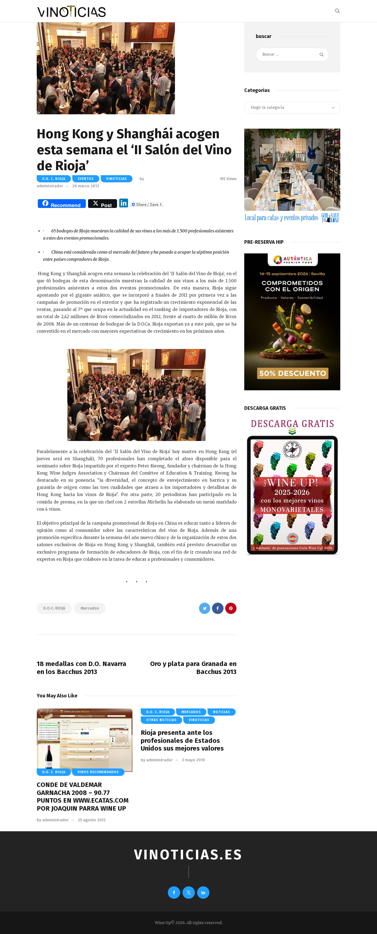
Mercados (90, 608)
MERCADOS (191, 712)
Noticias (221, 712)
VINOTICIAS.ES (188, 855)
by (53, 820)
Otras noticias (161, 720)
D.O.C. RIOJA (54, 608)
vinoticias (116, 179)
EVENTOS (86, 179)
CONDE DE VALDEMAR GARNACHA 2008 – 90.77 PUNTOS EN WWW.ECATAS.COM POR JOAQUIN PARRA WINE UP (83, 796)
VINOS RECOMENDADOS (98, 772)
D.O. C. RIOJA (53, 179)
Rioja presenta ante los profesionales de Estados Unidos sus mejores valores (182, 740)
